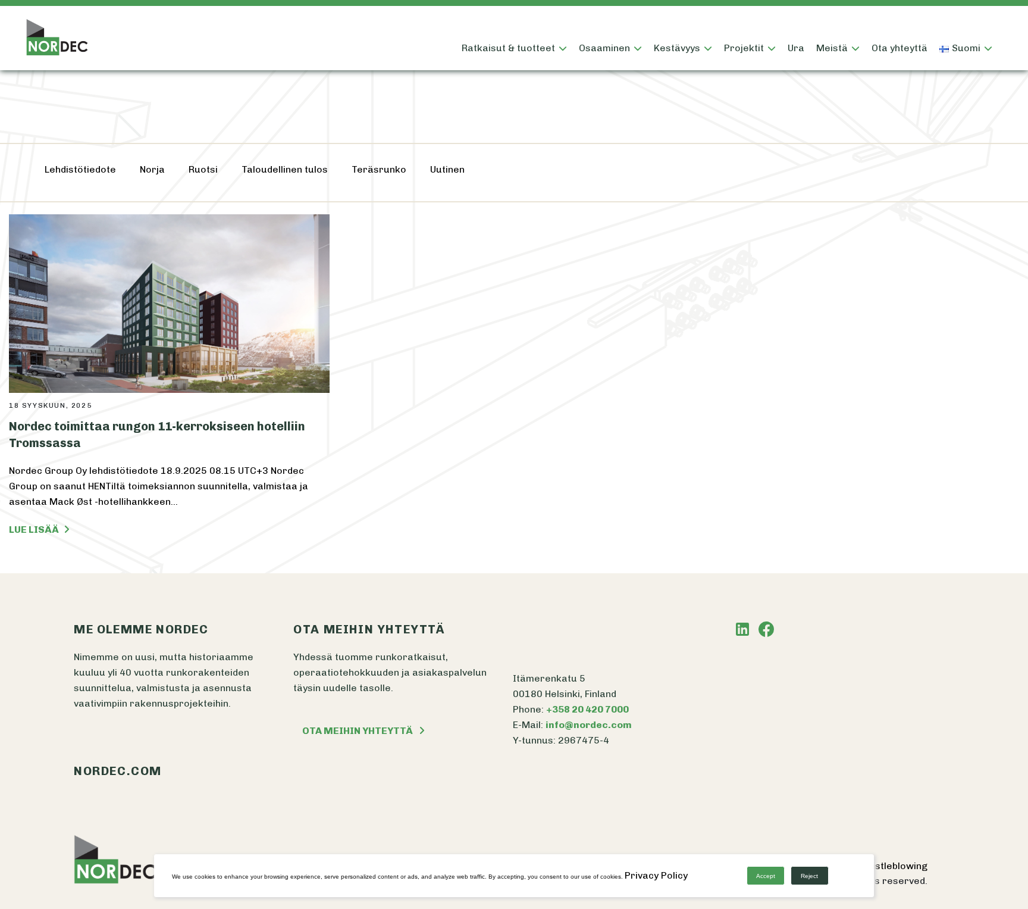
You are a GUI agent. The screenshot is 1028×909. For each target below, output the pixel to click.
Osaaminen (604, 48)
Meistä (832, 48)
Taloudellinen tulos (285, 169)
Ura (796, 48)
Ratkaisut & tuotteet (508, 48)
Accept (765, 876)
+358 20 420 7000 (587, 709)
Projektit (744, 48)
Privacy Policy (656, 875)
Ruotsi (203, 169)
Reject (809, 876)
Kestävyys (677, 48)
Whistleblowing (892, 865)
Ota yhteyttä (899, 48)
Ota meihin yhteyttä (357, 730)
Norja (152, 169)
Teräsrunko (379, 169)
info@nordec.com (589, 724)
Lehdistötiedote (80, 169)
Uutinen (447, 169)
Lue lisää (35, 529)
